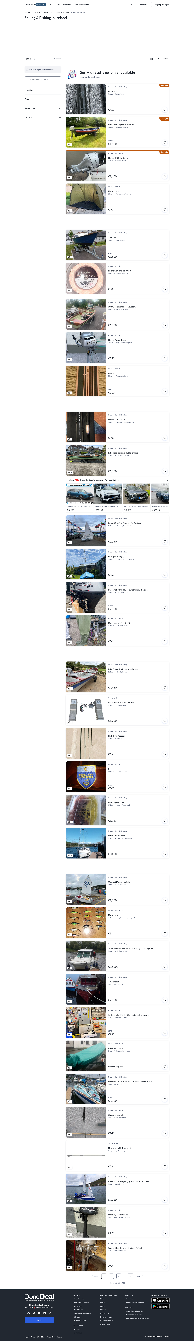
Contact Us (104, 1313)
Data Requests (106, 1317)
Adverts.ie (78, 1333)
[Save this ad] (164, 109)
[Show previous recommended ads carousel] (163, 480)
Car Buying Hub (80, 1321)
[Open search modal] (131, 4)
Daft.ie (77, 1329)
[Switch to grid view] (151, 58)
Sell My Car (78, 1310)
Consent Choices (106, 1321)
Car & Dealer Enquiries (134, 1311)
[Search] (28, 79)
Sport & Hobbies (62, 12)
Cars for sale (79, 1299)
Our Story (130, 1299)
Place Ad (143, 5)
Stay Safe (103, 1310)
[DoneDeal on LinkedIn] (44, 1313)
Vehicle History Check (82, 1313)
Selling (102, 1306)
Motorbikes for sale (81, 1302)
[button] (82, 4)
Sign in (39, 1320)
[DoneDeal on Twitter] (34, 1313)
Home (37, 12)
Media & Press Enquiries (135, 1302)
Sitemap (77, 1317)
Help (102, 1299)
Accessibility (105, 1324)
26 (130, 1276)
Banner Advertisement (134, 1315)
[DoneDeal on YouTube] (39, 1313)
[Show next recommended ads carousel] (167, 480)
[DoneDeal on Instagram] (50, 1313)
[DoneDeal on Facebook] (28, 1313)
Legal (27, 1337)
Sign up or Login (162, 4)
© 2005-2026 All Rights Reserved (157, 1336)
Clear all (57, 59)
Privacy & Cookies (37, 1337)
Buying (102, 1302)
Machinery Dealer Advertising (137, 1318)
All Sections (48, 12)
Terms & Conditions (54, 1337)
